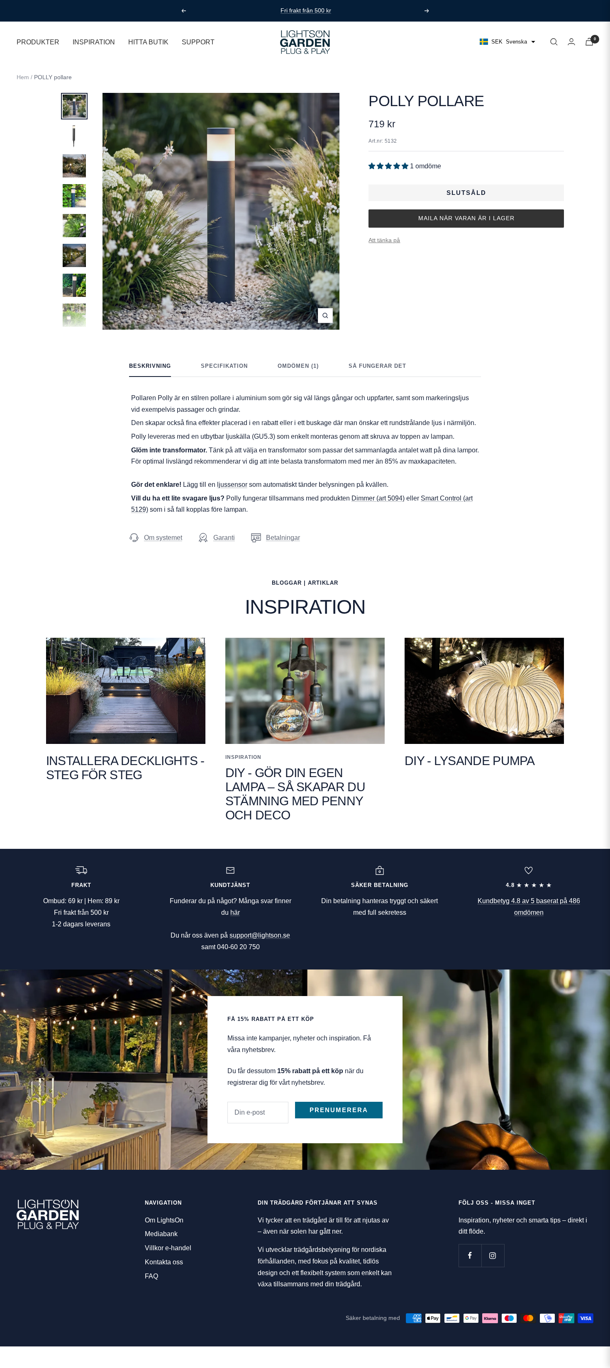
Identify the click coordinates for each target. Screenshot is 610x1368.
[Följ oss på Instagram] (492, 1255)
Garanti (224, 537)
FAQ (151, 1276)
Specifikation (224, 366)
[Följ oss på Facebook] (470, 1255)
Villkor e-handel (168, 1247)
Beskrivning (150, 366)
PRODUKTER (38, 41)
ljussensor (232, 484)
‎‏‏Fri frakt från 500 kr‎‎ (306, 7)
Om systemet (163, 537)
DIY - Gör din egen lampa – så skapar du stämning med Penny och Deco (295, 794)
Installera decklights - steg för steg (125, 768)
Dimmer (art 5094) (378, 498)
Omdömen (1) (298, 366)
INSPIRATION (94, 41)
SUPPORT (198, 41)
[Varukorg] (589, 42)
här (235, 912)
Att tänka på (384, 240)
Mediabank (161, 1233)
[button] (389, 166)
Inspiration (243, 757)
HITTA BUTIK (148, 41)
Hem (23, 77)
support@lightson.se (259, 935)
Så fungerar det (377, 366)
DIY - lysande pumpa (470, 761)
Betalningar (283, 537)
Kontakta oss (164, 1262)
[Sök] (554, 42)
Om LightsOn (164, 1220)
